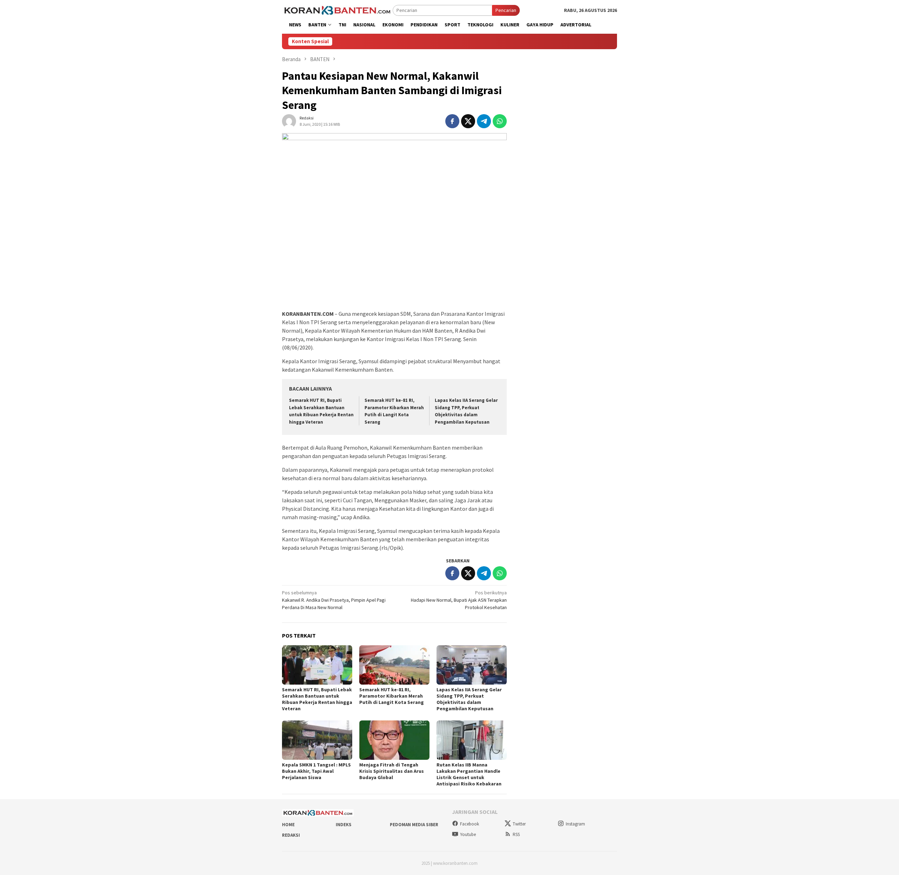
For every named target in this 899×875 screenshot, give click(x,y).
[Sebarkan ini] (452, 121)
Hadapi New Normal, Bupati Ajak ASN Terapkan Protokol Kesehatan (459, 599)
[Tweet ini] (468, 121)
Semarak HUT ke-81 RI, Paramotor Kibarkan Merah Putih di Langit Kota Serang (391, 695)
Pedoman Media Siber (414, 825)
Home (288, 825)
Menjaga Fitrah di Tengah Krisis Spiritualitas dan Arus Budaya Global (391, 771)
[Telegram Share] (484, 121)
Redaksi (291, 835)
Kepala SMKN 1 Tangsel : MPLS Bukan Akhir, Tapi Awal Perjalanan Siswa (316, 771)
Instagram (575, 824)
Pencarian (506, 10)
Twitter (519, 824)
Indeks (344, 825)
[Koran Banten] (337, 10)
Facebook (469, 824)
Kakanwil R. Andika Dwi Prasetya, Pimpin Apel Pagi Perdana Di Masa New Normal (334, 599)
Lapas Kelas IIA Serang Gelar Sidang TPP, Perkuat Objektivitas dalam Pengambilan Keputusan (469, 699)
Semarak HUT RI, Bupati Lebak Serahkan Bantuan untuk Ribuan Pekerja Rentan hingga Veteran (317, 699)
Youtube (468, 834)
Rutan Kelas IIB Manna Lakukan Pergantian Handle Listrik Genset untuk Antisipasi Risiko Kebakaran (469, 774)
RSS (516, 834)
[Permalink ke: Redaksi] (289, 121)
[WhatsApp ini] (500, 121)
